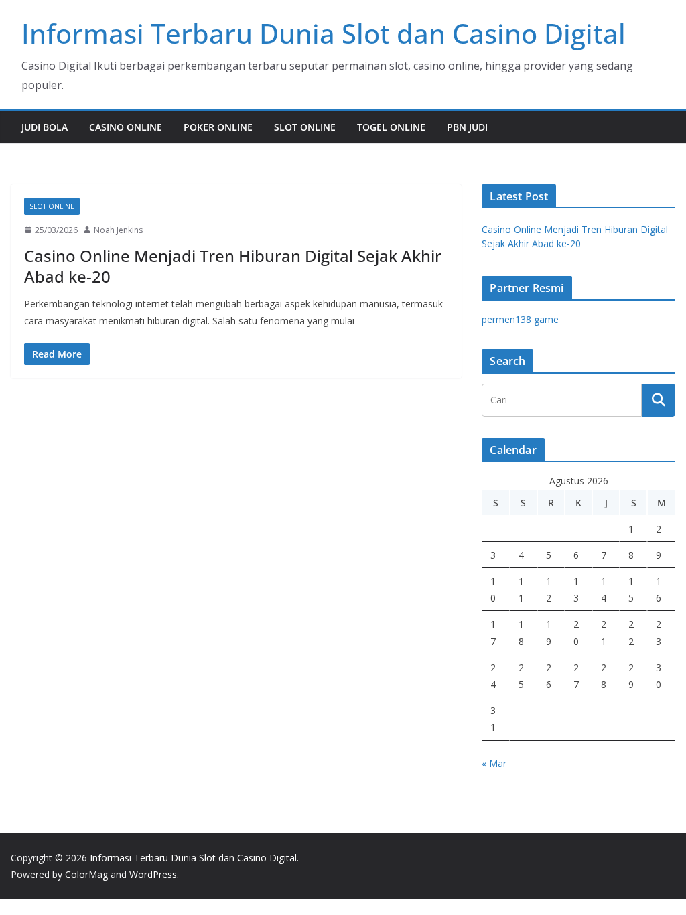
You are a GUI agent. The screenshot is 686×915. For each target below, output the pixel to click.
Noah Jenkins (118, 230)
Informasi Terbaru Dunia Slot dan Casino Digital (323, 33)
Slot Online (305, 127)
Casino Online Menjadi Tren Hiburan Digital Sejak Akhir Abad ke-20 (232, 265)
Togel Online (391, 127)
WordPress (153, 874)
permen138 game (520, 319)
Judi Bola (44, 127)
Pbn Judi (467, 127)
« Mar (494, 763)
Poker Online (218, 127)
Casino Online (125, 127)
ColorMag (86, 874)
